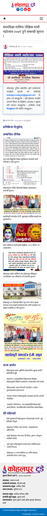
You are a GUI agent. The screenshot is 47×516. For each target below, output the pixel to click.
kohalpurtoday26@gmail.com (21, 95)
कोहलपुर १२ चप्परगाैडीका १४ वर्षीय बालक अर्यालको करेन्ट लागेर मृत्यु (22, 454)
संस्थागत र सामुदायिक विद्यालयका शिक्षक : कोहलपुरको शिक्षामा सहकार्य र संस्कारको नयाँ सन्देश (25, 380)
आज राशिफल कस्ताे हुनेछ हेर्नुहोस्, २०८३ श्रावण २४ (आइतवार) (21, 247)
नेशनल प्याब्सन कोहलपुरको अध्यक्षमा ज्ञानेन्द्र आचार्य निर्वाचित (25, 397)
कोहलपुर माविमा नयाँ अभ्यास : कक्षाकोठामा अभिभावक (22, 429)
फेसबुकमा (11, 109)
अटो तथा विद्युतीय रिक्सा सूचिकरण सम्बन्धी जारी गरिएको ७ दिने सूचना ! (20, 161)
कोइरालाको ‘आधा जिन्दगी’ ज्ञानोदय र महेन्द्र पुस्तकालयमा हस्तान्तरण (22, 389)
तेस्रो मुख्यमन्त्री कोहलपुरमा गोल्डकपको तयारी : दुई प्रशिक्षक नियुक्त (24, 420)
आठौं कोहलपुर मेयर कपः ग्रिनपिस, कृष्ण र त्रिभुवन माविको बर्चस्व (24, 437)
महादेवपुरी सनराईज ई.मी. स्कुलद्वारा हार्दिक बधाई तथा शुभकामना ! (22, 218)
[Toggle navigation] (41, 18)
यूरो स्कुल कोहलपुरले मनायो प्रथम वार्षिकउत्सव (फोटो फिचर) (23, 445)
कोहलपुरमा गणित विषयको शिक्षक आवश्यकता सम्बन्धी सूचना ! (19, 189)
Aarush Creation (38, 514)
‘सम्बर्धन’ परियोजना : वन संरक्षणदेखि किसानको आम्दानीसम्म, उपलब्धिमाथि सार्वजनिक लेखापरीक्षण (25, 406)
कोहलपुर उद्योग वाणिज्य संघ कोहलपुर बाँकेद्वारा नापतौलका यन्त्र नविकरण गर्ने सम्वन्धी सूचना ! (20, 275)
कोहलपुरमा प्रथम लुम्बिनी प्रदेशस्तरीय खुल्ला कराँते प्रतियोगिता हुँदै (24, 372)
